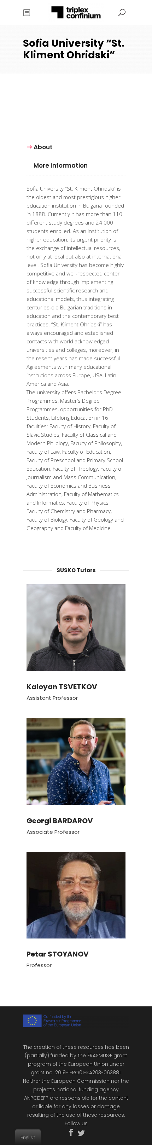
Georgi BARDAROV (60, 821)
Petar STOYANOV (58, 954)
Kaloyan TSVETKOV (62, 687)
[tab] (43, 147)
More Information (61, 165)
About (43, 147)
